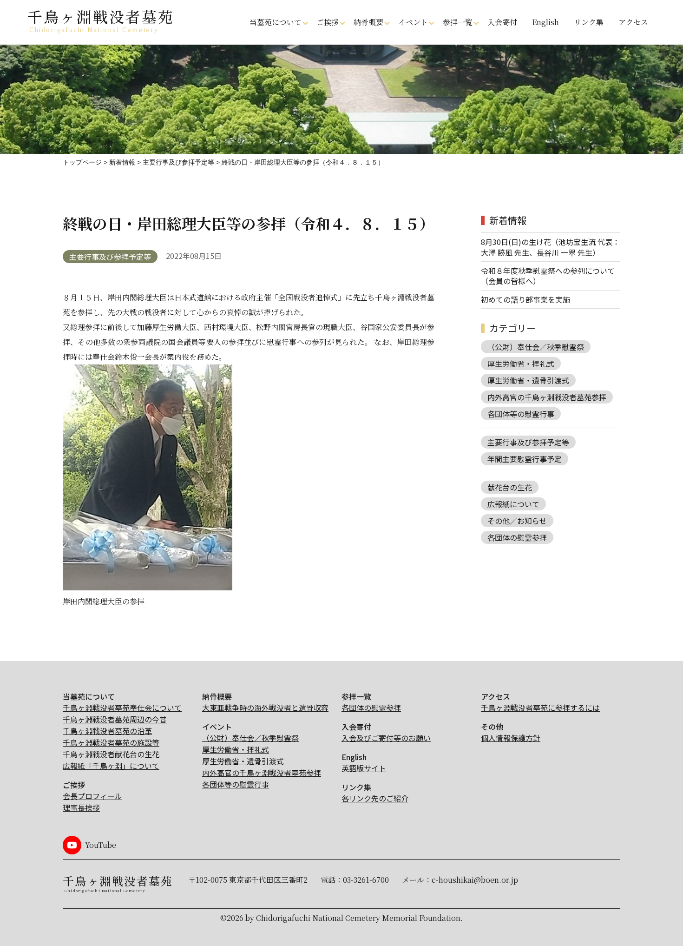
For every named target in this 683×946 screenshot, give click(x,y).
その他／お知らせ (517, 520)
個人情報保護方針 (510, 737)
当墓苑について (276, 22)
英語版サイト (364, 768)
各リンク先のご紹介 (375, 798)
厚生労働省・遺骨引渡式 (528, 380)
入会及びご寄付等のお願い (386, 737)
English (545, 22)
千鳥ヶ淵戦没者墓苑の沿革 (107, 730)
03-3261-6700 (366, 879)
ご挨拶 (327, 22)
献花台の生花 (509, 487)
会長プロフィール (92, 795)
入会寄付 (502, 22)
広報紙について (513, 503)
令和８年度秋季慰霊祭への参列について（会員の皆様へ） (548, 275)
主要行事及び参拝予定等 (110, 256)
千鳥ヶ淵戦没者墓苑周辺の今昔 (115, 719)
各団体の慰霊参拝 (517, 537)
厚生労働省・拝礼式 (520, 363)
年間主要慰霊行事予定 (524, 458)
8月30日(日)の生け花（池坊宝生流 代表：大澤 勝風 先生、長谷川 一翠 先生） (550, 247)
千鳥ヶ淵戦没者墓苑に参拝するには (540, 707)
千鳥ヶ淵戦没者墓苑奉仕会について (122, 707)
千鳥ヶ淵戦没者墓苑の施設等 (111, 742)
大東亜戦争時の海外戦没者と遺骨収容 (265, 707)
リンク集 (589, 22)
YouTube (100, 845)
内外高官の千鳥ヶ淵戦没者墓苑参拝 (546, 397)
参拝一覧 (458, 22)
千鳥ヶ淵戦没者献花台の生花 (111, 754)
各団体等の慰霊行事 (520, 413)
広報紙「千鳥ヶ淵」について (111, 765)
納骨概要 (368, 22)
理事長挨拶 (81, 807)
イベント (413, 22)
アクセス (633, 22)
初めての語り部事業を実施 (525, 299)
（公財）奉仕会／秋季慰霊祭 (535, 346)
